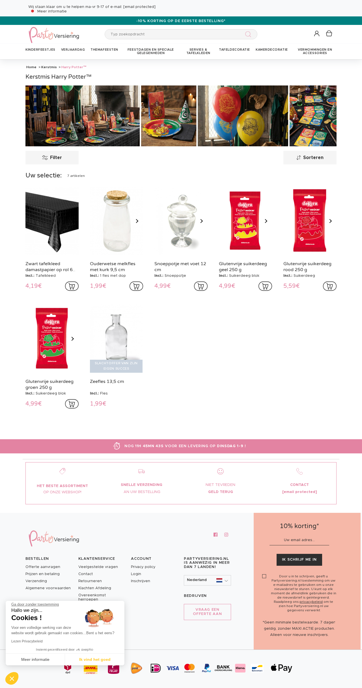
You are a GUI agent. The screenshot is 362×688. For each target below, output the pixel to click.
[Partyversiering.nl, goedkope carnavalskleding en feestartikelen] (53, 31)
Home (31, 67)
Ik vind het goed (95, 659)
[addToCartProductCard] (72, 286)
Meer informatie (52, 11)
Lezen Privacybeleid (27, 641)
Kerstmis (49, 67)
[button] (317, 33)
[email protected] (139, 7)
